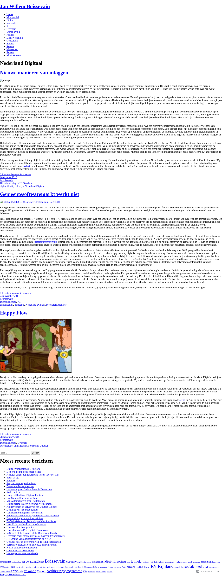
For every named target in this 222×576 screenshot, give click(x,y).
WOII (98, 571)
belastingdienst (35, 561)
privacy (131, 566)
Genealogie (12, 40)
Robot (147, 567)
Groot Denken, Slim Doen (20, 550)
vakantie (30, 571)
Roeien (10, 46)
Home (10, 14)
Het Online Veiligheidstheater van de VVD (29, 538)
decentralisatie (97, 562)
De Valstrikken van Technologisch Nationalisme (31, 521)
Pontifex (11, 480)
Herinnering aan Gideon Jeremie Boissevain (29, 489)
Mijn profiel (13, 17)
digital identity (7, 186)
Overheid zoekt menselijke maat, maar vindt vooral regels (36, 536)
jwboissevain (6, 180)
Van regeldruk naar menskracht (22, 553)
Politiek (10, 34)
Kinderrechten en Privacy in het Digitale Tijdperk (32, 506)
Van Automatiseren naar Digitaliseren (26, 501)
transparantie (214, 567)
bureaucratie (6, 445)
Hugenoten (215, 562)
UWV (14, 571)
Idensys (20, 186)
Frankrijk (178, 562)
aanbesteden (5, 562)
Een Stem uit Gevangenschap (22, 498)
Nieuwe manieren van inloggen (34, 73)
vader (20, 571)
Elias (129, 562)
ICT (9, 26)
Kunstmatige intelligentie (74, 567)
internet (46, 567)
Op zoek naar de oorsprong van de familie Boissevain (34, 541)
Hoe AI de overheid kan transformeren (26, 524)
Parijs (124, 567)
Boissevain (55, 561)
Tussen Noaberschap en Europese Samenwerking (32, 544)
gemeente (19, 304)
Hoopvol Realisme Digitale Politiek (25, 495)
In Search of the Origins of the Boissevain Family (32, 533)
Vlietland (91, 571)
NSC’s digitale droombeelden (22, 547)
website (27, 166)
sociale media (194, 567)
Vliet (85, 571)
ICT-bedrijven (5, 567)
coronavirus (74, 561)
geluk (190, 562)
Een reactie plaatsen (21, 174)
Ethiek (10, 20)
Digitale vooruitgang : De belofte (23, 468)
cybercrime (86, 562)
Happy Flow (13, 313)
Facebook (145, 562)
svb (207, 567)
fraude (185, 562)
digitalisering (6, 304)
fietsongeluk (169, 562)
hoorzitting (206, 562)
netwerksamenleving (105, 567)
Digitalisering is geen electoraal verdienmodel (30, 503)
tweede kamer (5, 571)
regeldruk (139, 567)
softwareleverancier (56, 304)
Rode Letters (13, 492)
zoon (109, 571)
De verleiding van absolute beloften (25, 518)
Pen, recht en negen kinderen (21, 483)
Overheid (11, 29)
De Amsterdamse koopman (20, 486)
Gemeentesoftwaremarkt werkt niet (39, 194)
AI (23, 561)
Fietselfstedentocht (157, 562)
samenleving (179, 567)
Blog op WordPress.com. (13, 574)
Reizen (10, 52)
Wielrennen (12, 49)
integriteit (37, 567)
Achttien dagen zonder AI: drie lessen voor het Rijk (33, 474)
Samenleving (13, 31)
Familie (10, 43)
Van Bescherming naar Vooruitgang (25, 512)
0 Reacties (5, 174)
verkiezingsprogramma (64, 571)
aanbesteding (16, 562)
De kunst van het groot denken (22, 509)
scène (182, 400)
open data (117, 567)
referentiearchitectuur (46, 241)
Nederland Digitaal (34, 186)
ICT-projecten (18, 567)
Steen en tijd (13, 477)
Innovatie (11, 23)
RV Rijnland (162, 566)
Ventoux (42, 571)
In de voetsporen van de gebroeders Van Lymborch (33, 515)
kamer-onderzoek (57, 567)
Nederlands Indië (90, 567)
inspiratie (29, 567)
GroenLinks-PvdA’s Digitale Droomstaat (27, 530)
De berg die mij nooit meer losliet (24, 471)
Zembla (103, 571)
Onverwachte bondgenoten (20, 527)
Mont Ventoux (14, 55)
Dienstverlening (15, 37)
